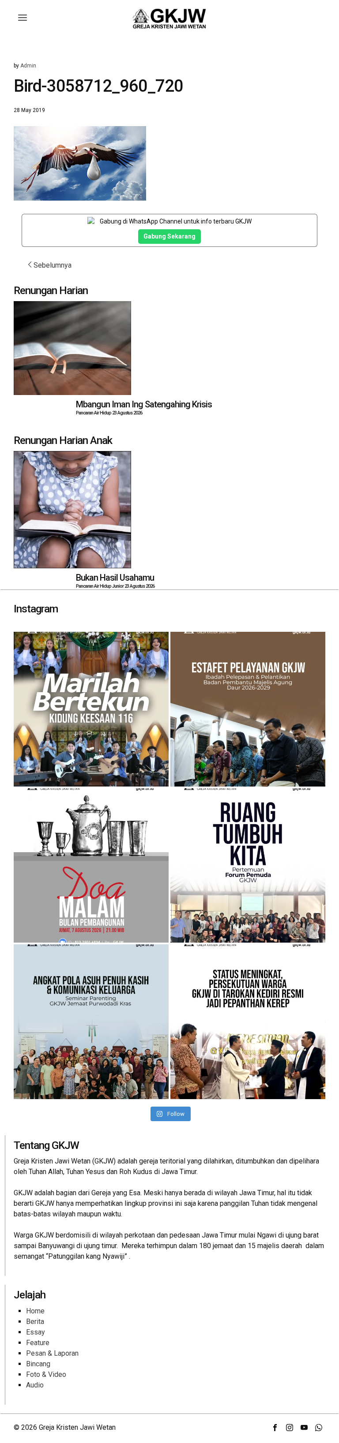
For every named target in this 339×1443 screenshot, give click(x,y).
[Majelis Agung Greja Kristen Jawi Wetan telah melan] (247, 709)
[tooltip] (275, 1427)
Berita (35, 1321)
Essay (35, 1332)
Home (35, 1311)
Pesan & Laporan (52, 1353)
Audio (35, 1385)
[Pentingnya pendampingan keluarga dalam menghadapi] (91, 1021)
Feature (37, 1343)
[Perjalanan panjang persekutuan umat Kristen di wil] (247, 1021)
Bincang (38, 1364)
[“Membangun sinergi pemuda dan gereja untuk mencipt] (247, 865)
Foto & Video (46, 1374)
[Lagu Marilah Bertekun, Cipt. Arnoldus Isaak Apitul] (91, 709)
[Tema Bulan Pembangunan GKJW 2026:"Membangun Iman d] (91, 865)
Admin (28, 66)
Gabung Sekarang (169, 236)
